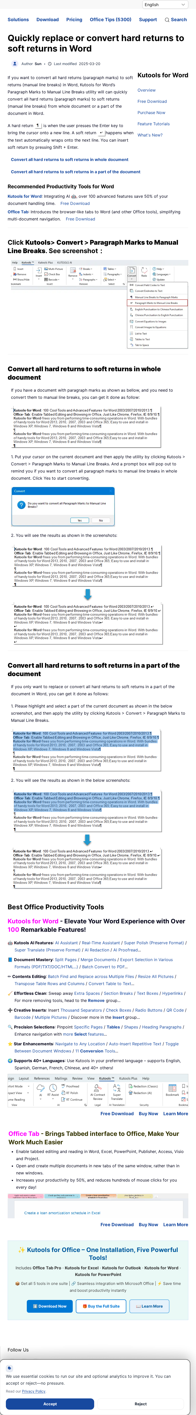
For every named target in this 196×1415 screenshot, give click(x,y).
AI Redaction (97, 949)
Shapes (131, 1026)
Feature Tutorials (154, 123)
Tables (113, 1026)
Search (179, 19)
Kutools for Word (25, 196)
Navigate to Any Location (80, 1043)
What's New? (150, 135)
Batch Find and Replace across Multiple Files (91, 976)
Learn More (175, 1113)
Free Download (152, 101)
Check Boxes (118, 1010)
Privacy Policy (33, 1391)
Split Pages (66, 959)
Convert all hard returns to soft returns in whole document (69, 159)
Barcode (23, 1017)
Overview (147, 90)
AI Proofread (125, 949)
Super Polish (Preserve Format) (154, 942)
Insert (119, 1017)
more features (83, 1034)
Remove (96, 1000)
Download (47, 19)
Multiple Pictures (51, 1017)
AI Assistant (66, 942)
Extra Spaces (87, 993)
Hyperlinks (172, 993)
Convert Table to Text (110, 983)
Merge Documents (98, 959)
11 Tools (95, 1050)
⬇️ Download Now (50, 1306)
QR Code (175, 1010)
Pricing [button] (74, 19)
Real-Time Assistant (101, 942)
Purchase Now (151, 112)
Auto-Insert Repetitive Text (135, 1043)
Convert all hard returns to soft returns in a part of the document (75, 171)
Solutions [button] (18, 19)
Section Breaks (118, 993)
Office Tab (18, 211)
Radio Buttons (148, 1010)
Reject (141, 1403)
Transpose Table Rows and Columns (49, 983)
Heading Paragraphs (161, 1026)
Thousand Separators (81, 1010)
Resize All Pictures (156, 976)
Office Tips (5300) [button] (110, 19)
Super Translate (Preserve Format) (48, 949)
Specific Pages (88, 1026)
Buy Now (148, 1113)
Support (148, 19)
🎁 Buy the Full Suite (101, 1306)
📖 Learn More (149, 1306)
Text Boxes (147, 993)
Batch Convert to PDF (103, 966)
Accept (50, 1403)
